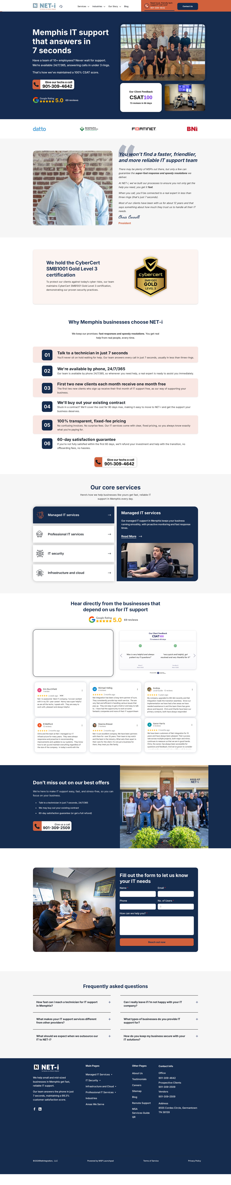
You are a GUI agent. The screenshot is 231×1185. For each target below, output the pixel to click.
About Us (137, 1073)
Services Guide (141, 1112)
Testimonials (139, 1079)
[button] (84, 6)
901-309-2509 (167, 1086)
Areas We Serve (95, 1104)
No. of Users (166, 900)
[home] (44, 6)
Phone (123, 900)
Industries (97, 6)
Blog (126, 6)
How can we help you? (134, 913)
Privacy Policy (194, 1161)
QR (133, 1117)
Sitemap (136, 1091)
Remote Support (141, 1103)
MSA (135, 1109)
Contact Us (188, 6)
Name (124, 887)
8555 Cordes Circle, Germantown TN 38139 (178, 1110)
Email (162, 887)
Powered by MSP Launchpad (100, 1161)
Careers (136, 1085)
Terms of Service (151, 1161)
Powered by (153, 673)
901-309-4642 (167, 1078)
